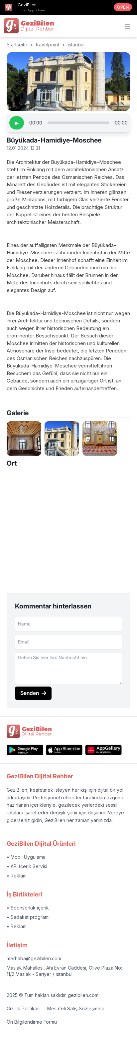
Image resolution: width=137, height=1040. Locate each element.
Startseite (17, 44)
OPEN (123, 7)
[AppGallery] (103, 750)
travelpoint (47, 44)
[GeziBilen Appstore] (64, 750)
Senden (29, 693)
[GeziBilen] (29, 25)
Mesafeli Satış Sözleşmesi (75, 1008)
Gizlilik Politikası (24, 1008)
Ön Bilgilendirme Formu (32, 1022)
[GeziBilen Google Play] (25, 750)
